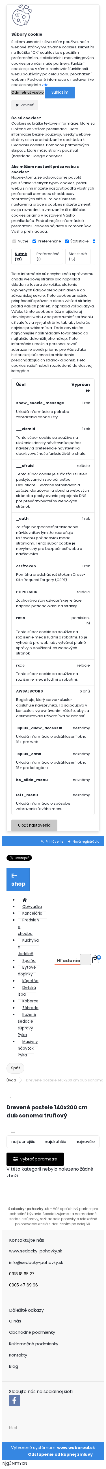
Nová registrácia (86, 841)
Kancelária (32, 913)
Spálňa (29, 960)
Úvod (11, 1080)
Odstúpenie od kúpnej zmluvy (60, 1454)
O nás (15, 1321)
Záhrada (30, 1008)
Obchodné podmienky (32, 1332)
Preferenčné (49, 241)
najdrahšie (55, 1141)
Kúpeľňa (30, 981)
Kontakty (18, 1355)
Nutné (23, 241)
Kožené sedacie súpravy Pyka (27, 1025)
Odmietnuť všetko (27, 92)
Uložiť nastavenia (34, 825)
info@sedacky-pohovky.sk (36, 1262)
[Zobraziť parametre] (35, 1159)
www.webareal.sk (76, 1447)
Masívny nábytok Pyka (28, 1048)
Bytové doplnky (27, 971)
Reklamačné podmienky (33, 1344)
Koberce (30, 1001)
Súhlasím (59, 92)
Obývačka (32, 906)
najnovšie (85, 1141)
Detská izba (27, 991)
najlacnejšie (23, 1141)
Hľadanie (68, 960)
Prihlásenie (54, 841)
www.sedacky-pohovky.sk (35, 1251)
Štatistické (79, 241)
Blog (13, 1366)
